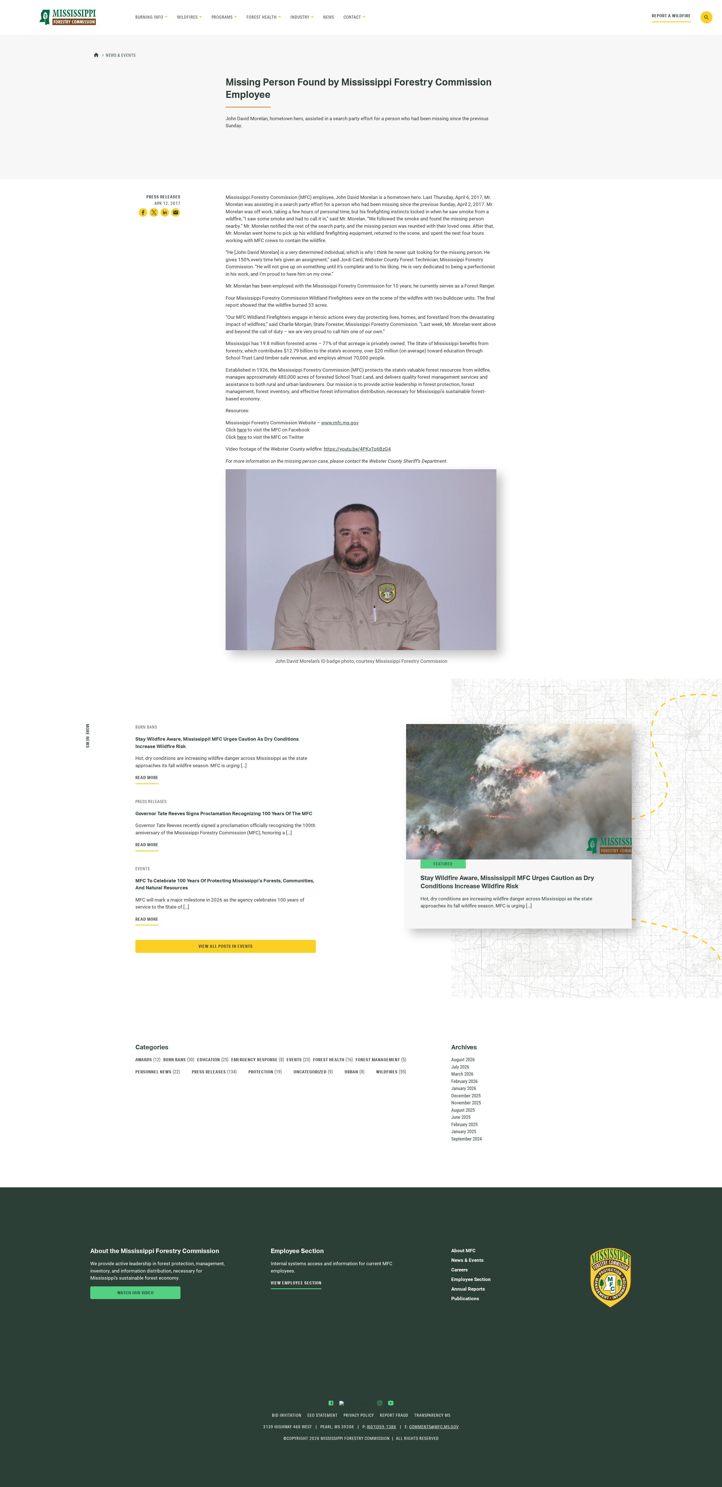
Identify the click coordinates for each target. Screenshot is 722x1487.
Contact (352, 17)
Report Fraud (394, 1415)
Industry (299, 17)
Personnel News (153, 1071)
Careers (459, 1269)
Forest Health (261, 17)
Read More (147, 777)
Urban (351, 1071)
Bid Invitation (286, 1415)
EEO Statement (322, 1415)
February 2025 (464, 1124)
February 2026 (464, 1081)
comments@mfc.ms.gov (434, 1427)
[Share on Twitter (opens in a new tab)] (153, 212)
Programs (222, 17)
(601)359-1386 (381, 1426)
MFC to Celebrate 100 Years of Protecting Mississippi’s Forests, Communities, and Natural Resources (224, 884)
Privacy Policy (359, 1415)
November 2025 (466, 1102)
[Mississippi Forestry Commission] (67, 17)
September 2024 (466, 1138)
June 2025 (460, 1117)
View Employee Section (296, 1283)
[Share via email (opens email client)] (175, 212)
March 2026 (462, 1074)
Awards (143, 1059)
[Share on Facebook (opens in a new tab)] (143, 212)
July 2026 (460, 1066)
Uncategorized (310, 1071)
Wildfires (187, 17)
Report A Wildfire (671, 15)
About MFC (463, 1250)
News (328, 17)
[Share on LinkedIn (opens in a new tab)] (164, 212)
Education (208, 1059)
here (241, 429)
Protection (260, 1071)
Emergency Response (254, 1059)
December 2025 (466, 1095)
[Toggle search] (707, 17)
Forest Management (378, 1059)
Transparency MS (432, 1415)
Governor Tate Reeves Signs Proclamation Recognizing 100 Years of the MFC (223, 813)
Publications (465, 1298)
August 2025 (463, 1110)
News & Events (121, 55)
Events (142, 868)
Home (96, 55)
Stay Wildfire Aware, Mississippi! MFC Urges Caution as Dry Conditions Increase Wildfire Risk (217, 742)
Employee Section (471, 1279)
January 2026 (463, 1088)
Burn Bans (146, 727)
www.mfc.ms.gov (339, 422)
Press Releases (151, 801)
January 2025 (463, 1131)
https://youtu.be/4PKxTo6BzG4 (357, 449)
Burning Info (149, 17)
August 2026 (463, 1059)
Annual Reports (468, 1289)
